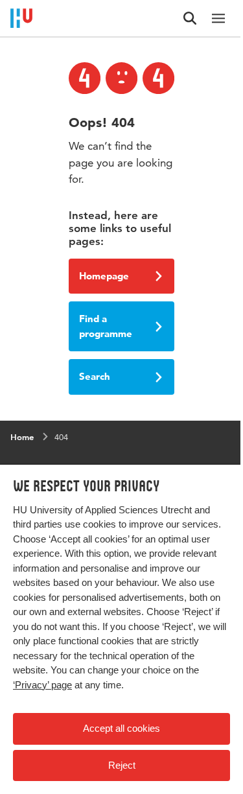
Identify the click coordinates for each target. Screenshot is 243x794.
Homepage (104, 276)
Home (22, 437)
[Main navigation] (218, 18)
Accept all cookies (121, 728)
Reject (121, 765)
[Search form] (190, 18)
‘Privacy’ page (42, 684)
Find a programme (105, 326)
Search (94, 376)
